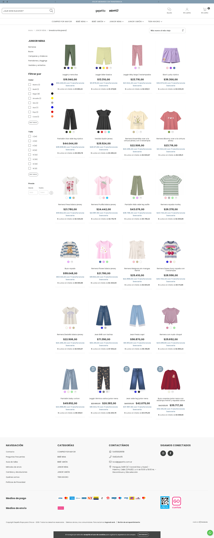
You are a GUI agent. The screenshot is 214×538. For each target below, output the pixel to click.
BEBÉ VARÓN (98, 21)
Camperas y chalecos (37, 56)
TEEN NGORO (154, 21)
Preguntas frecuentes (15, 457)
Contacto (10, 452)
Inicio (30, 30)
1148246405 (118, 457)
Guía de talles (12, 462)
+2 (75, 68)
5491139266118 (118, 452)
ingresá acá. (110, 522)
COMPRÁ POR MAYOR (62, 21)
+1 (110, 68)
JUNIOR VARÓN (135, 21)
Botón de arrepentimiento (129, 522)
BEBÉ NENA (81, 21)
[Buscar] (51, 11)
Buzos (30, 51)
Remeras (32, 47)
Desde (30, 188)
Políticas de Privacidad (15, 482)
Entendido (143, 535)
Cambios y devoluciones (16, 472)
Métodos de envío (14, 467)
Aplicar (51, 193)
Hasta (41, 188)
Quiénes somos (12, 477)
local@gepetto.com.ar (122, 462)
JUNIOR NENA (115, 21)
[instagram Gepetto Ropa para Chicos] (4, 1)
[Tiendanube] (200, 522)
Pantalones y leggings (37, 60)
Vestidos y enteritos (36, 65)
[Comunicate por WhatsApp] (210, 533)
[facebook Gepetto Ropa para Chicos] (7, 1)
